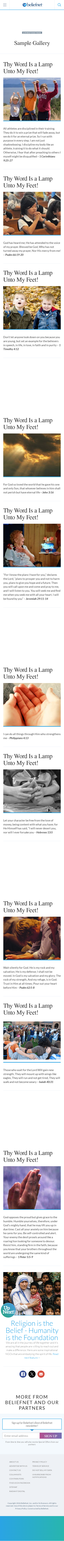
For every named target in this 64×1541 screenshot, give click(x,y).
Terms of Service (40, 1466)
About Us (13, 1462)
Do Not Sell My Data (42, 1470)
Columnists (15, 1474)
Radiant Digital (17, 1491)
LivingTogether (32, 33)
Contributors (16, 1479)
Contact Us (15, 1470)
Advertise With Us (18, 1466)
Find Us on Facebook (19, 1483)
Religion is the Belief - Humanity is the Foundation (32, 1330)
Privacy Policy (39, 1462)
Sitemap (13, 1487)
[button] (59, 5)
